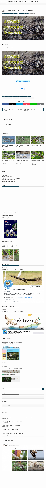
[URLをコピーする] (40, 104)
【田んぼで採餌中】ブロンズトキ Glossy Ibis (12, 422)
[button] (5, 104)
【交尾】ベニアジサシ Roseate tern (10, 430)
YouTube (16, 13)
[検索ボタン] (44, 1)
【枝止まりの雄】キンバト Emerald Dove (11, 426)
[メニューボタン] (1, 1)
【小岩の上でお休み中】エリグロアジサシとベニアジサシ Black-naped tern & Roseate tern (21, 418)
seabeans (8, 124)
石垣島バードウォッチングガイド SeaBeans (23, 1)
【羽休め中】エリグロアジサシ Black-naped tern (12, 434)
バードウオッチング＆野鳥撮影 (23, 13)
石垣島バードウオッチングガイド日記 (8, 13)
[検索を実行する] (43, 389)
